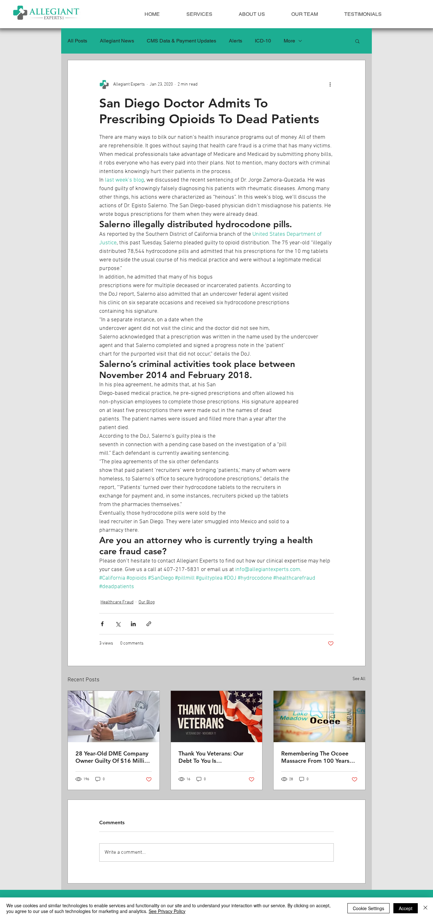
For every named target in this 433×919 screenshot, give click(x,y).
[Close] (425, 908)
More (289, 41)
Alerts (235, 41)
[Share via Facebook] (102, 624)
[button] (357, 40)
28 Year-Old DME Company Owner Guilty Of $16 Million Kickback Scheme (113, 757)
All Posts (77, 41)
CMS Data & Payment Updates (181, 41)
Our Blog (147, 602)
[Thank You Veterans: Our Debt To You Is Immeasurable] (216, 716)
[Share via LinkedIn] (133, 624)
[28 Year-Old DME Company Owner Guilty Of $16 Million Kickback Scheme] (113, 716)
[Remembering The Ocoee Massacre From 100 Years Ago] (319, 716)
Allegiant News (117, 41)
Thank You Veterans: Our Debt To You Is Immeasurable (210, 757)
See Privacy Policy (167, 911)
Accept (405, 908)
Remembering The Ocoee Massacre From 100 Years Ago (315, 757)
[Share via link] (149, 624)
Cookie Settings (368, 908)
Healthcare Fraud (116, 602)
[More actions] (330, 84)
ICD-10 (263, 41)
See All (358, 679)
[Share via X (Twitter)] (118, 624)
